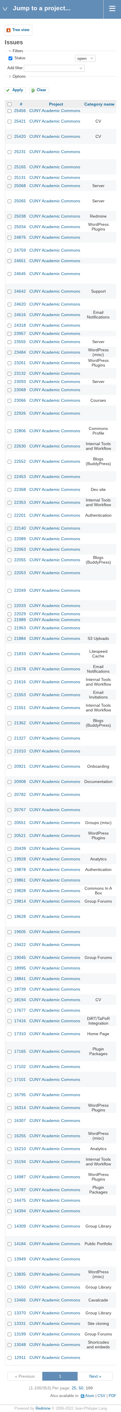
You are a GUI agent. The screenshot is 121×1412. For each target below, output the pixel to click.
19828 (20, 890)
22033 (20, 605)
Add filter (15, 68)
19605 (20, 931)
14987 (20, 1176)
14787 (20, 1189)
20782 (20, 794)
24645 (20, 273)
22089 (20, 538)
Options (19, 76)
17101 (20, 1079)
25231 (20, 151)
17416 (20, 1020)
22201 (20, 515)
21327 (20, 738)
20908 (20, 781)
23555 (20, 341)
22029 (20, 613)
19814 (20, 901)
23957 (20, 333)
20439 (20, 848)
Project (56, 104)
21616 (20, 681)
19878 (20, 869)
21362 (20, 723)
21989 (20, 619)
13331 (20, 1323)
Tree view (20, 30)
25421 (20, 121)
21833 (20, 653)
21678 (20, 669)
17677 (20, 1010)
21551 (20, 707)
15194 (20, 1161)
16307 (20, 1120)
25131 (20, 177)
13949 (20, 1259)
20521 (20, 835)
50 (81, 1388)
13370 (20, 1313)
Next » (95, 1376)
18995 (20, 968)
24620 (20, 304)
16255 (20, 1135)
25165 (20, 167)
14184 (20, 1243)
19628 (20, 916)
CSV (101, 1396)
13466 (20, 1300)
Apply (17, 90)
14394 (20, 1210)
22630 (20, 446)
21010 (20, 751)
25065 (20, 201)
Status (19, 58)
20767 (20, 809)
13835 (20, 1274)
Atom (89, 1396)
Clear (41, 90)
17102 (20, 1066)
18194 (20, 999)
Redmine (43, 1408)
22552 (20, 461)
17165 (20, 1051)
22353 (20, 502)
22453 (20, 476)
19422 (20, 944)
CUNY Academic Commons (54, 110)
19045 (20, 957)
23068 (20, 389)
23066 (20, 400)
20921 (20, 766)
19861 (20, 880)
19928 (20, 859)
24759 (20, 250)
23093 (20, 381)
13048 (20, 1344)
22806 (20, 430)
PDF (112, 1396)
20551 (20, 822)
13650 (20, 1287)
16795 (20, 1094)
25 (74, 1388)
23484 (20, 352)
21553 (20, 694)
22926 (20, 413)
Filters (18, 51)
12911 (20, 1357)
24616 (20, 314)
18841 (20, 978)
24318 (20, 325)
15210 (20, 1148)
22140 (20, 528)
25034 (20, 226)
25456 (20, 110)
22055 (20, 559)
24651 (20, 260)
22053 (20, 572)
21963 (20, 628)
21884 (20, 638)
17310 (20, 1033)
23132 (20, 373)
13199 (20, 1334)
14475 (20, 1200)
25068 (20, 185)
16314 (20, 1107)
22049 (20, 590)
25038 (20, 216)
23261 (20, 362)
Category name (99, 104)
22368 (20, 489)
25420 (20, 136)
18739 (20, 989)
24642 (20, 291)
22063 (20, 549)
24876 (20, 237)
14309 (20, 1226)
